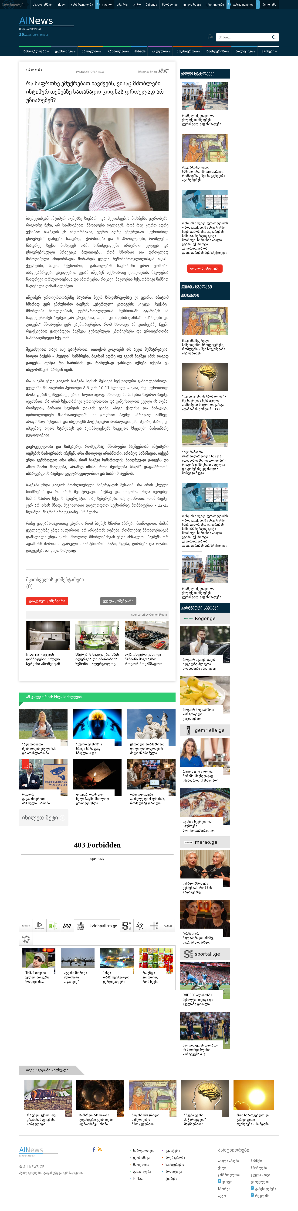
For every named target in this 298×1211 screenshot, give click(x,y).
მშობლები (170, 4)
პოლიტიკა (244, 51)
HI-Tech (139, 51)
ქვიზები (268, 51)
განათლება (117, 51)
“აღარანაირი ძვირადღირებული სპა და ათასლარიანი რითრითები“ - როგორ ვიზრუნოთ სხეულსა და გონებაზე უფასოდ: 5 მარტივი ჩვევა (204, 462)
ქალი (62, 4)
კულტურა (160, 51)
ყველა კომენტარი (118, 601)
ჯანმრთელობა (82, 4)
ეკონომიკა (64, 51)
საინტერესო (217, 51)
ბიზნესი (151, 4)
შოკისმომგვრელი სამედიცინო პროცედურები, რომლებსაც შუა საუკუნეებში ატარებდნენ (203, 173)
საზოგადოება (35, 51)
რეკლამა (269, 4)
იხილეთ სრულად (60, 550)
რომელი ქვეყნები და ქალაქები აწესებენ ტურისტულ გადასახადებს (201, 120)
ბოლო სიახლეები (205, 269)
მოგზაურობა (187, 51)
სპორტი (122, 4)
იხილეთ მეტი (41, 817)
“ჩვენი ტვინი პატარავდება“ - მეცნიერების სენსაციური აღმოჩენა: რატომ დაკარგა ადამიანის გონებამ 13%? (204, 403)
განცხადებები (243, 4)
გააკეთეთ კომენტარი (47, 601)
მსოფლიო (90, 51)
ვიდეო (107, 4)
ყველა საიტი (192, 4)
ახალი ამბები (43, 4)
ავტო (137, 4)
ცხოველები (215, 4)
